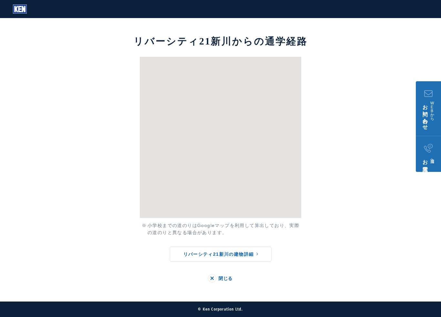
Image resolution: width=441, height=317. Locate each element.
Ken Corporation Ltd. (20, 9)
